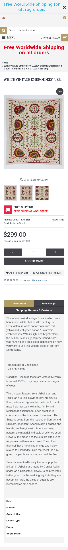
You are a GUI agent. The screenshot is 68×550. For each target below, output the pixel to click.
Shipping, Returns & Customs (34, 310)
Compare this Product (48, 272)
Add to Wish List (18, 272)
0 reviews (25, 280)
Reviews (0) (49, 303)
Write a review (39, 280)
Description (19, 303)
